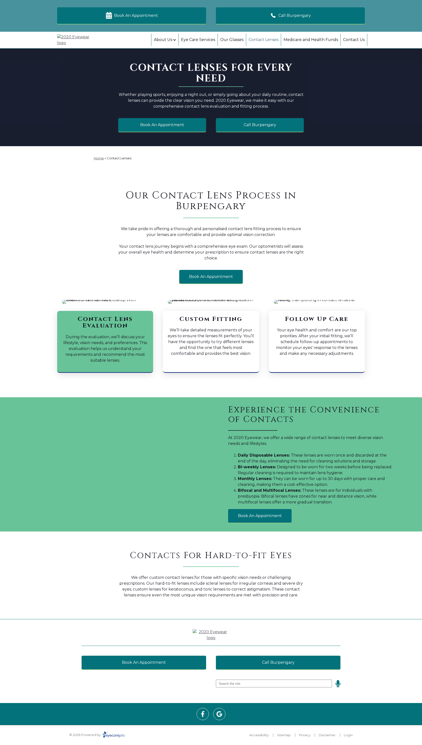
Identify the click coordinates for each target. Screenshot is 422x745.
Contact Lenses (263, 39)
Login (348, 735)
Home (99, 158)
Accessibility (259, 735)
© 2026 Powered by (85, 735)
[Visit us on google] (219, 714)
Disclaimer (327, 735)
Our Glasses (231, 39)
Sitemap (284, 735)
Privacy (304, 735)
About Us (163, 39)
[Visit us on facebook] (203, 714)
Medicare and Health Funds (311, 39)
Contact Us (354, 39)
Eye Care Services (198, 39)
